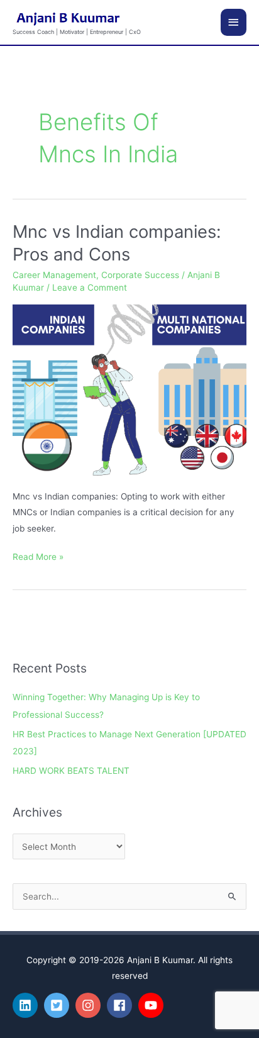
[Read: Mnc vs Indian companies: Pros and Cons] (129, 389)
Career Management (54, 275)
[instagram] (89, 1005)
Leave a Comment (89, 287)
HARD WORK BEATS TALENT (71, 771)
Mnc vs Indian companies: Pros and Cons (117, 243)
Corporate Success (140, 275)
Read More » (38, 555)
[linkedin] (27, 1005)
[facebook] (121, 1005)
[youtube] (152, 1005)
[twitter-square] (58, 1005)
